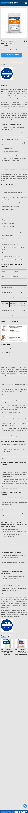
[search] (21, 2)
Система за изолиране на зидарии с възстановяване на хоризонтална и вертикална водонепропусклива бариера (14, 62)
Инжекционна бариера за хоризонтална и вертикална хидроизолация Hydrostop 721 (7, 654)
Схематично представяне (9, 321)
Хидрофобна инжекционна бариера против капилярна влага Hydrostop (21, 653)
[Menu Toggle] (26, 3)
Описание (4, 85)
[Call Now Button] (25, 806)
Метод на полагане (7, 185)
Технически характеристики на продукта (11, 265)
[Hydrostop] (7, 73)
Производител (5, 344)
